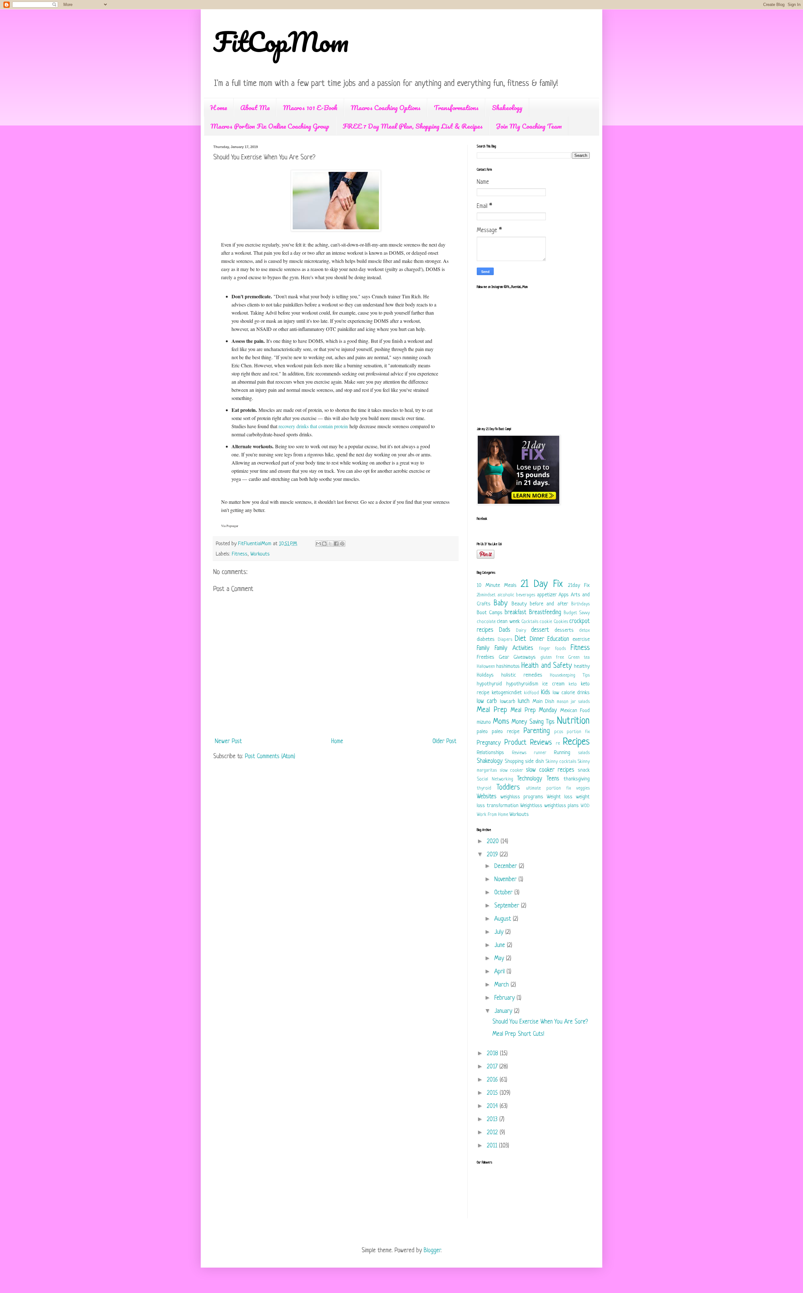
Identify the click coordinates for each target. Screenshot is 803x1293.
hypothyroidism (522, 684)
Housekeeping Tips (570, 675)
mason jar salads (573, 702)
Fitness (239, 554)
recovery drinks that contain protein (313, 426)
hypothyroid (489, 684)
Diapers (505, 639)
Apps (564, 595)
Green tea (579, 657)
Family (483, 648)
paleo (482, 732)
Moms (501, 722)
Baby (501, 604)
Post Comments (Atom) (270, 756)
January (504, 1011)
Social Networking (495, 779)
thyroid (484, 788)
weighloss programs (521, 797)
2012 (493, 1133)
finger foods (552, 649)
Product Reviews (528, 743)
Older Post (444, 741)
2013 (493, 1119)
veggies (583, 788)
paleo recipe (505, 732)
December (506, 866)
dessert (540, 630)
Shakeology (507, 107)
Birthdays (580, 604)
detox (584, 630)
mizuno (484, 722)
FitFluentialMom (255, 544)
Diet (520, 639)
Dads (504, 630)
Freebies (485, 657)
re (558, 743)
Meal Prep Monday (534, 710)
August (503, 919)
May (500, 958)
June (500, 945)
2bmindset (486, 595)
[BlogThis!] (324, 543)
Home (218, 107)
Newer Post (228, 741)
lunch (523, 701)
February (505, 998)
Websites (487, 797)
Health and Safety (546, 666)
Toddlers (508, 788)
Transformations (456, 107)
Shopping (514, 761)
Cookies (561, 622)
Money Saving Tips (533, 722)
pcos (558, 732)
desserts (564, 630)
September (507, 906)
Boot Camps (490, 613)
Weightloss (531, 806)
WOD (585, 806)
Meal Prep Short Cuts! (518, 1034)
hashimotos (508, 666)
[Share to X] (330, 543)
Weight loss (559, 797)
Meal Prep (492, 710)
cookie (546, 622)
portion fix (578, 732)
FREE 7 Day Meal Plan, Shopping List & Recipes (413, 125)
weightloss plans (561, 806)
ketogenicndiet (507, 693)
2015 (493, 1093)
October (504, 893)
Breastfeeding (545, 612)
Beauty (519, 604)
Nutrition (573, 721)
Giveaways (524, 657)
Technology (529, 779)
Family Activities (514, 648)
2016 (493, 1080)
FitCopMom (281, 41)
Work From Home (492, 814)
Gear (504, 657)
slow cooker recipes (550, 770)
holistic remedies (521, 675)
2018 (493, 1054)
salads (584, 753)
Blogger (432, 1251)
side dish (534, 761)
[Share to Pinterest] (342, 543)
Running (562, 753)
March (502, 985)
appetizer (547, 595)
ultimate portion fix (548, 788)
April (500, 972)
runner (540, 753)
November (506, 879)
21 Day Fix (542, 584)
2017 (493, 1067)
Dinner (537, 639)
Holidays (485, 675)
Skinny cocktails (560, 761)
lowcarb (507, 702)
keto (573, 684)
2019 (493, 855)
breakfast (515, 612)
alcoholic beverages (516, 595)
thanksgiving (577, 779)
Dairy (521, 630)
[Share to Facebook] (336, 543)
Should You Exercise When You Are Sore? (540, 1022)
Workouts (260, 554)
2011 (493, 1146)
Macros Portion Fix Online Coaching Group (269, 125)
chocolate (486, 622)
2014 (493, 1106)
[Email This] (318, 543)
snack (584, 770)
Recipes (576, 742)
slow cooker (512, 770)
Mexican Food (575, 711)
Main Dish (543, 702)
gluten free (552, 657)
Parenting (537, 731)
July (499, 932)
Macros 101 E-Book (310, 107)
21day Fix (579, 585)
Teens (552, 779)
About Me (255, 107)
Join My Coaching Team (529, 125)
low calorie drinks (571, 693)
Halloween (486, 666)
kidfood (531, 693)
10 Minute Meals (497, 585)
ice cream (553, 684)
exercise (581, 639)
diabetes (486, 639)
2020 (494, 841)
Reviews (519, 753)
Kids (545, 692)
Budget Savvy (577, 613)
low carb (487, 701)
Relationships (490, 753)
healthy (582, 666)
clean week (508, 622)
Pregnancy (489, 743)
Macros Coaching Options (386, 107)
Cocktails (529, 622)
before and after (549, 604)
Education (558, 639)
